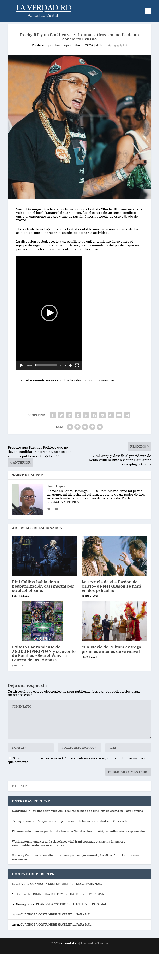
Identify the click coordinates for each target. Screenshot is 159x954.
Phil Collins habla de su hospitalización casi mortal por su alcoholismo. (43, 586)
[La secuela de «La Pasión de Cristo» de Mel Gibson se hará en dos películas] (114, 555)
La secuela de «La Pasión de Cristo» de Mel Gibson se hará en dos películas (111, 586)
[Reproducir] (21, 365)
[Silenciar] (70, 365)
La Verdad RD (70, 943)
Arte (99, 45)
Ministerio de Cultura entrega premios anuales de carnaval (111, 649)
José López (63, 45)
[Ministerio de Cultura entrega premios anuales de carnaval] (114, 620)
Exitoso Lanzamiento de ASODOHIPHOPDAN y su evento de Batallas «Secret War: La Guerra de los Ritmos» (44, 653)
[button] (49, 313)
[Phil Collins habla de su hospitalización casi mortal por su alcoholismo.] (44, 555)
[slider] (46, 365)
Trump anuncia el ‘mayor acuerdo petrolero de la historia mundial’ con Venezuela (69, 821)
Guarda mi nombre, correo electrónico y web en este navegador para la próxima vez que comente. (76, 760)
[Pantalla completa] (77, 365)
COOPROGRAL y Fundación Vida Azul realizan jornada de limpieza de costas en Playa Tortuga (77, 811)
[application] (49, 313)
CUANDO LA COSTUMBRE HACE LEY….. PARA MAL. (66, 884)
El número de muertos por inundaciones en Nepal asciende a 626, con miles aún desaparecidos (78, 831)
